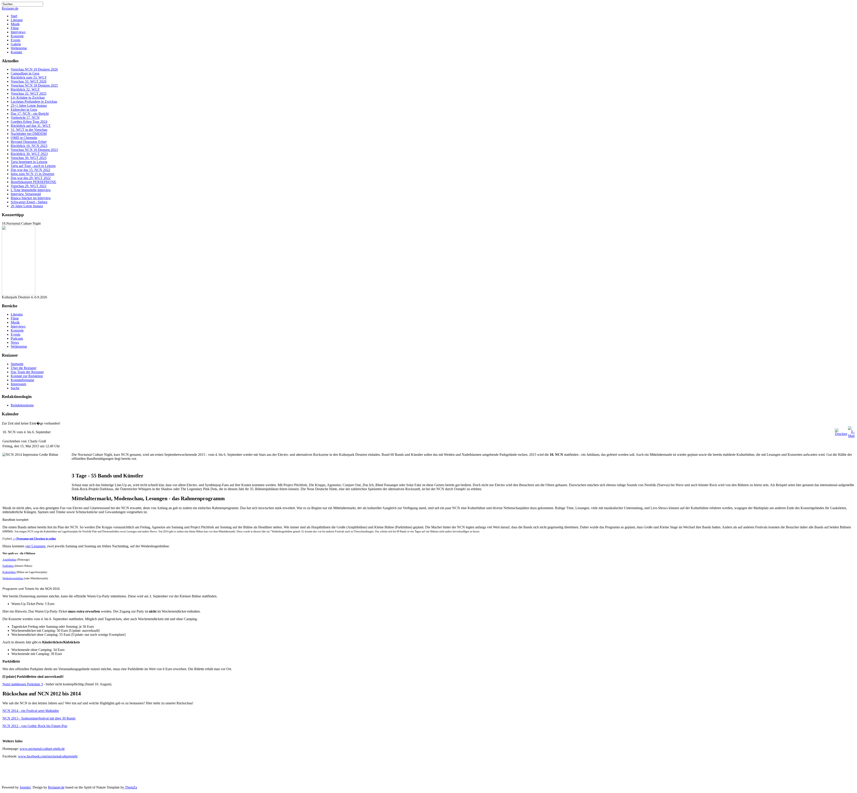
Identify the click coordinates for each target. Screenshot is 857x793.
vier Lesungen (35, 546)
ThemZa (130, 787)
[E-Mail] (851, 436)
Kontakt (16, 52)
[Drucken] (841, 434)
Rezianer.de (10, 8)
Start (14, 16)
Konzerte (17, 36)
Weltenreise (19, 48)
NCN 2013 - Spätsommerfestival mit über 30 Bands (38, 718)
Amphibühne (9, 559)
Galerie (16, 44)
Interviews (18, 32)
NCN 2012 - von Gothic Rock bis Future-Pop (34, 726)
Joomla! (25, 787)
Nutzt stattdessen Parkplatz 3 (22, 684)
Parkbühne (8, 565)
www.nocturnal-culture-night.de (42, 749)
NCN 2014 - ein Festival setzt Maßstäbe (30, 711)
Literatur (17, 20)
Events (15, 40)
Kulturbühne (9, 572)
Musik (15, 24)
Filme (15, 28)
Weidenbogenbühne (12, 578)
